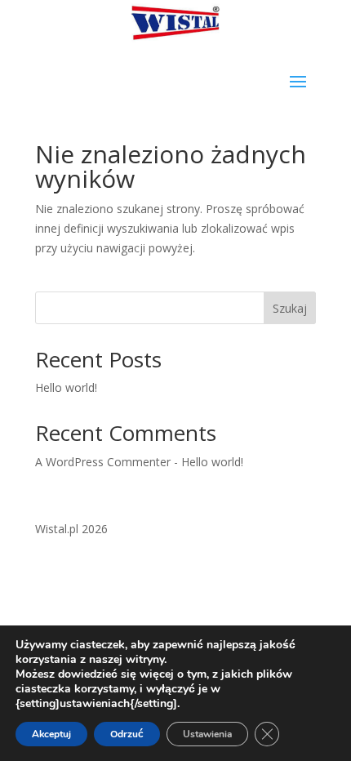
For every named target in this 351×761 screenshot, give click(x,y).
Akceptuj (51, 734)
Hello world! (66, 387)
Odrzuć (127, 734)
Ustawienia (207, 734)
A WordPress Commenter (103, 462)
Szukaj (290, 308)
